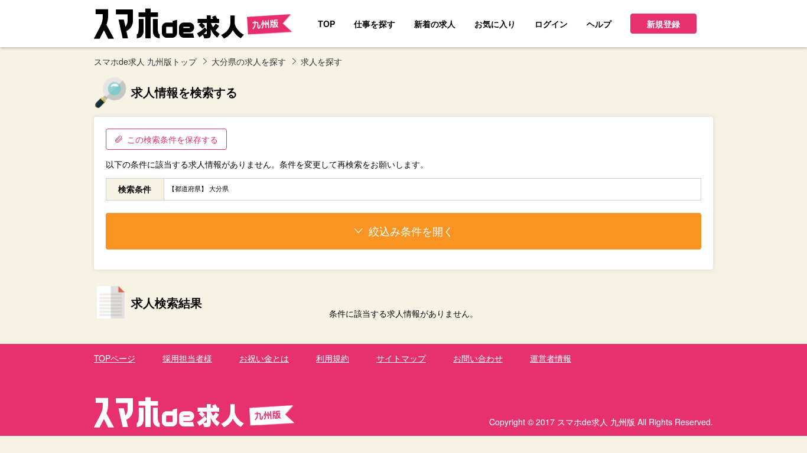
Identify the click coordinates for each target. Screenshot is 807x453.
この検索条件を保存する (172, 139)
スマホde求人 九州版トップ (145, 61)
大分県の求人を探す (248, 61)
